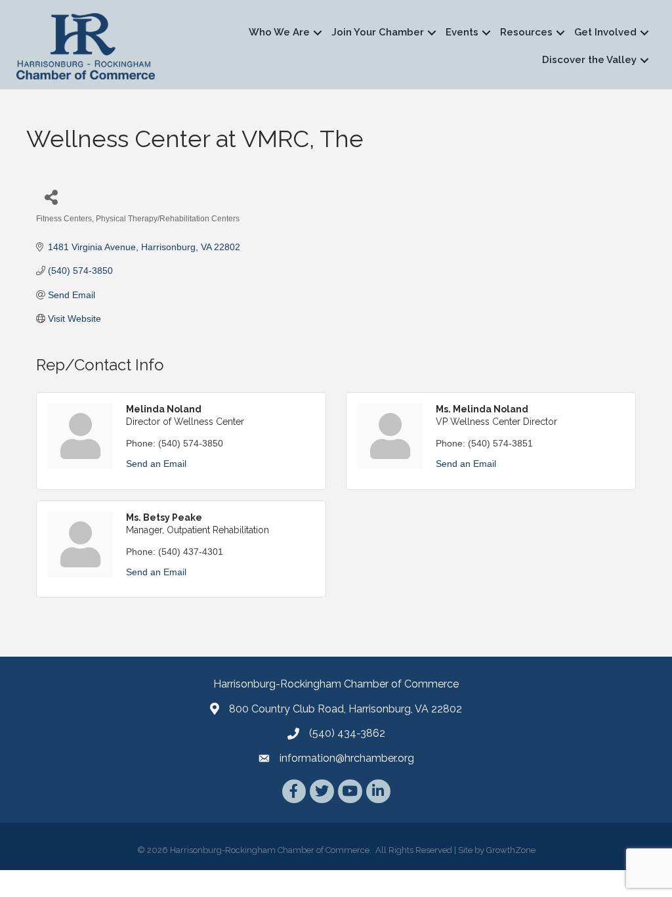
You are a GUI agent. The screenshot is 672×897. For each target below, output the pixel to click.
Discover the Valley (589, 60)
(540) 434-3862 (347, 733)
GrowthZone (511, 850)
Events (462, 32)
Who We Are (279, 32)
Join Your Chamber (377, 32)
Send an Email (156, 463)
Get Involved (605, 32)
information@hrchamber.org (347, 758)
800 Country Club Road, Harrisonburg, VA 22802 (345, 709)
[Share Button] (51, 196)
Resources (526, 32)
